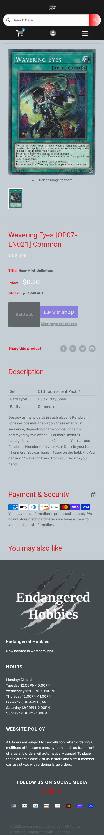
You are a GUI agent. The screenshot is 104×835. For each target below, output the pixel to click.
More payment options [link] (59, 324)
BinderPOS (62, 832)
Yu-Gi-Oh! (17, 256)
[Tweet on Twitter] (82, 348)
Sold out (24, 314)
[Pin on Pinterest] (72, 348)
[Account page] (53, 33)
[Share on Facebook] (63, 348)
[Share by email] (92, 348)
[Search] (95, 20)
